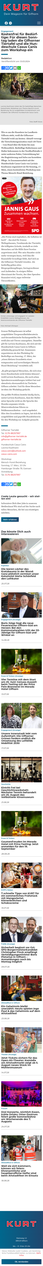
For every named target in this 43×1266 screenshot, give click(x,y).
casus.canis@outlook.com (13, 450)
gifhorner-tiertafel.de (11, 439)
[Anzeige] (21, 205)
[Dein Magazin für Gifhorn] (21, 7)
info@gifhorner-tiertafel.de (14, 436)
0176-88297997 (12, 433)
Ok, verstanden (21, 1261)
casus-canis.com (9, 454)
